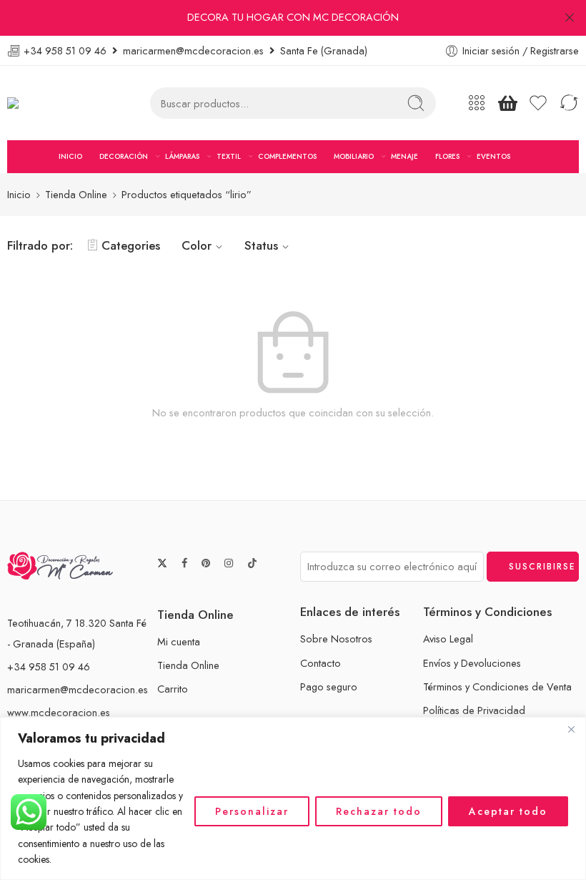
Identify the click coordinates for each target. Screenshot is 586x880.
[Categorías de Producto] (477, 103)
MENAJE (404, 156)
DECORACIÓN (123, 156)
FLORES (447, 156)
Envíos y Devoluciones (472, 662)
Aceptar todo (508, 811)
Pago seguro (328, 686)
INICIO (70, 156)
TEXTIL (229, 156)
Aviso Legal (448, 638)
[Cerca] (571, 729)
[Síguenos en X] (162, 563)
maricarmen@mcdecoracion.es (77, 689)
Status (261, 245)
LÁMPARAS (182, 156)
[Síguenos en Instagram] (228, 563)
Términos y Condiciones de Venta (497, 686)
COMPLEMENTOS (287, 156)
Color (197, 245)
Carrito (172, 688)
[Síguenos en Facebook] (184, 563)
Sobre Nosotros (336, 638)
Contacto (320, 662)
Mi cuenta (178, 641)
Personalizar (252, 811)
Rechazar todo (379, 811)
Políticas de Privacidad (474, 710)
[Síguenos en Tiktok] (252, 563)
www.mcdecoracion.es (58, 712)
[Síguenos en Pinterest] (206, 563)
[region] (293, 798)
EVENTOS (493, 156)
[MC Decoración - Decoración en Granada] (49, 103)
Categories (130, 245)
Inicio (19, 194)
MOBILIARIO (354, 156)
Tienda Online (76, 194)
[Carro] (507, 103)
